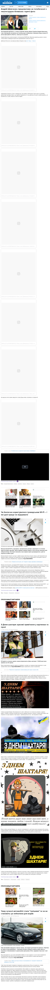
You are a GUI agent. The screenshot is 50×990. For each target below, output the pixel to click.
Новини (3, 6)
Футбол (20, 484)
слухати (22, 2)
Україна (27, 879)
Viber (17, 481)
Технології (11, 593)
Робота (22, 879)
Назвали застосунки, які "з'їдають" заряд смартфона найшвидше (27, 561)
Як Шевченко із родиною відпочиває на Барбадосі (23, 450)
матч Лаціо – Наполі (31, 41)
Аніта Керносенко (13, 517)
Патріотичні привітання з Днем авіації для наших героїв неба (23, 669)
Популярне (39, 6)
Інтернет (17, 593)
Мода (28, 484)
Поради (6, 593)
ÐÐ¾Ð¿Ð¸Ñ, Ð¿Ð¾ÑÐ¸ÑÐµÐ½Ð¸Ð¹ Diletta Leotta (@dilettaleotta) (15, 90)
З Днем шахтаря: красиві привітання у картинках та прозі (37, 21)
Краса (24, 484)
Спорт (15, 484)
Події (18, 879)
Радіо (47, 6)
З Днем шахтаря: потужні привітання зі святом (37, 18)
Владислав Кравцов (14, 629)
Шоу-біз (11, 6)
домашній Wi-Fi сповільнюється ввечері (24, 587)
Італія (32, 484)
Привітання (7, 879)
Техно (29, 6)
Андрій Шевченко (8, 484)
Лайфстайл (20, 6)
